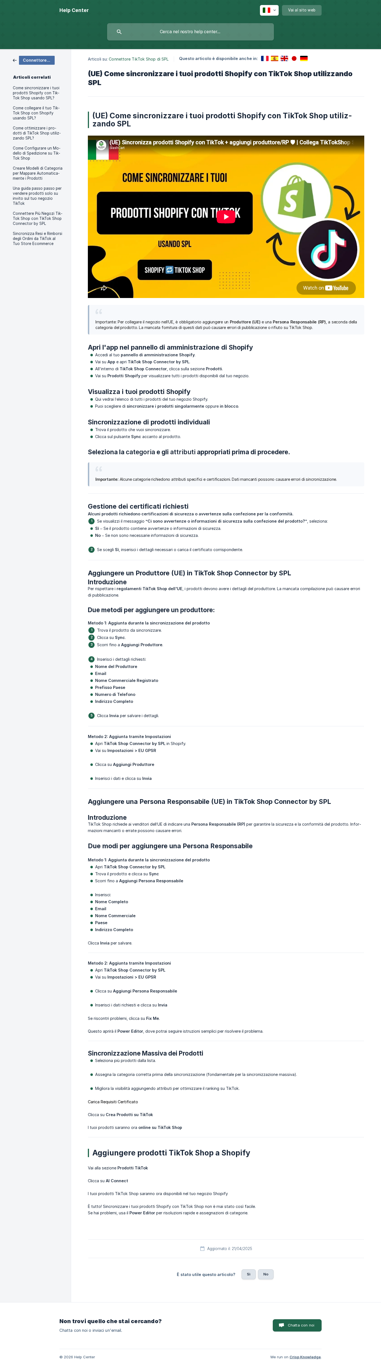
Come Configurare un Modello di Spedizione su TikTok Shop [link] (37, 153)
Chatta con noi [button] (301, 1325)
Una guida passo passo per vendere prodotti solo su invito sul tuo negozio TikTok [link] (37, 196)
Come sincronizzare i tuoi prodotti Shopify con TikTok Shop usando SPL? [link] (36, 93)
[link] (34, 60)
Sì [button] (248, 1274)
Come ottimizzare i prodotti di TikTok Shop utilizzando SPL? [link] (37, 133)
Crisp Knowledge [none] (305, 1357)
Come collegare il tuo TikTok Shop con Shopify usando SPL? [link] (36, 113)
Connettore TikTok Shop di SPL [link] (139, 59)
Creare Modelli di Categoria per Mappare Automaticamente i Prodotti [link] (37, 173)
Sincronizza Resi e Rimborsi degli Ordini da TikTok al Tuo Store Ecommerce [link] (37, 238)
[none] (74, 10)
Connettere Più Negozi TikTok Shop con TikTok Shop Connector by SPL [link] (37, 218)
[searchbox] (190, 31)
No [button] (265, 1274)
